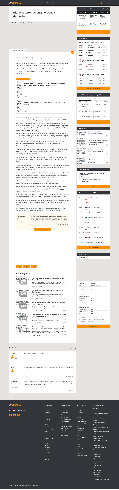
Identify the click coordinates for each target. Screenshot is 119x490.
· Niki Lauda (63, 430)
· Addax (79, 410)
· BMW (78, 446)
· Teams (46, 445)
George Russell (87, 111)
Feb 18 (80, 78)
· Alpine (79, 417)
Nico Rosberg (82, 292)
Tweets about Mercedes (87, 321)
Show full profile (93, 326)
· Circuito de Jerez (98, 459)
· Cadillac (79, 451)
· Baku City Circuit (98, 438)
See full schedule (94, 247)
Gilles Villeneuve (97, 224)
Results (55, 3)
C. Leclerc (90, 66)
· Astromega (80, 430)
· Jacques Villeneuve (66, 419)
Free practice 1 (82, 15)
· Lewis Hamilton (48, 426)
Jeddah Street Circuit (98, 217)
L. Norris (90, 64)
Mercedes (59, 63)
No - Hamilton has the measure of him (90, 179)
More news (93, 31)
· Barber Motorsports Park (100, 440)
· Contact (46, 410)
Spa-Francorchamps (98, 237)
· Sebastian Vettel (65, 433)
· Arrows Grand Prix (82, 424)
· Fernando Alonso (65, 415)
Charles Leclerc (87, 114)
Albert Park (96, 207)
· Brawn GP (80, 449)
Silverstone (96, 234)
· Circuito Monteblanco (99, 461)
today (15, 3)
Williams (18, 63)
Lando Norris (87, 116)
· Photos (46, 431)
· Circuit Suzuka (97, 454)
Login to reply (72, 348)
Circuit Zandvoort (98, 242)
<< (18, 50)
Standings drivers (85, 99)
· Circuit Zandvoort (98, 456)
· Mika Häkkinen (64, 428)
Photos (69, 3)
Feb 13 (80, 69)
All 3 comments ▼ (42, 229)
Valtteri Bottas (82, 313)
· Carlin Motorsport (82, 455)
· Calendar (46, 452)
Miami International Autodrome (100, 220)
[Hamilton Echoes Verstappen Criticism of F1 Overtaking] (23, 290)
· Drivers (46, 443)
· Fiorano (95, 463)
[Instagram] (18, 415)
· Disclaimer (47, 412)
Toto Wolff (29, 157)
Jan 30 (80, 55)
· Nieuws (46, 424)
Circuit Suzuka (97, 212)
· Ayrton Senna (64, 412)
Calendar (62, 3)
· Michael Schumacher (66, 426)
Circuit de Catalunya (88, 42)
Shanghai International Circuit (100, 209)
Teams (48, 3)
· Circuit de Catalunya (99, 445)
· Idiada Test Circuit (98, 477)
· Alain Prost (64, 410)
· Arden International (82, 421)
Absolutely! (84, 176)
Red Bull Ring (97, 232)
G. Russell (90, 52)
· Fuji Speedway (97, 465)
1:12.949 (81, 19)
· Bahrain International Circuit (101, 431)
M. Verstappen (91, 47)
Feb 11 (80, 64)
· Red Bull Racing (48, 429)
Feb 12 (80, 66)
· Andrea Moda (80, 419)
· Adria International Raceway (101, 413)
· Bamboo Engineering (82, 437)
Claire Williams (35, 130)
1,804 (16, 358)
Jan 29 (80, 52)
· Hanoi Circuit (97, 470)
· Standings (47, 447)
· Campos (79, 453)
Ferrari (62, 189)
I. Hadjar (90, 45)
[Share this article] (72, 52)
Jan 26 (80, 45)
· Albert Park (96, 416)
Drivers (43, 3)
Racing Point (45, 186)
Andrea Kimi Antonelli (84, 307)
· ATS (78, 433)
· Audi (78, 435)
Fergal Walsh (43, 58)
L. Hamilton (90, 55)
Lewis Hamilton (34, 3)
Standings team (98, 99)
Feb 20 (80, 83)
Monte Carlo (96, 227)
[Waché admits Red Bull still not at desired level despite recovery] (23, 302)
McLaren (97, 116)
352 (22, 222)
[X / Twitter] (14, 415)
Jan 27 (80, 47)
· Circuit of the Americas (99, 452)
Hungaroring (96, 239)
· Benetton (79, 444)
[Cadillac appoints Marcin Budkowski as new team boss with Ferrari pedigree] (23, 315)
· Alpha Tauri (80, 415)
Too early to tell (85, 181)
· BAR (78, 439)
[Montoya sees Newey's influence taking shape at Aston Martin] (23, 279)
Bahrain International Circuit (90, 60)
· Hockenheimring (97, 472)
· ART (78, 426)
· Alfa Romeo (80, 412)
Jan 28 (80, 50)
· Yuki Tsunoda (64, 435)
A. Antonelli (82, 18)
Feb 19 (80, 80)
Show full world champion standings (93, 122)
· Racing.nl (46, 464)
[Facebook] (10, 415)
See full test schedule (93, 88)
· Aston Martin (80, 428)
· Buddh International (98, 443)
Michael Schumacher (84, 289)
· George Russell (65, 417)
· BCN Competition (82, 442)
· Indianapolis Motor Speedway (101, 479)
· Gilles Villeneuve (98, 468)
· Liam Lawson (64, 424)
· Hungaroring (96, 474)
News (26, 3)
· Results (46, 450)
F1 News (19, 266)
